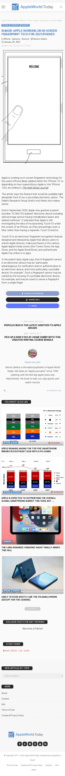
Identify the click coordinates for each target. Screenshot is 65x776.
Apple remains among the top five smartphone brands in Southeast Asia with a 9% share (29, 450)
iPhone (5, 25)
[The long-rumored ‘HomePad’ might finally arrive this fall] (32, 525)
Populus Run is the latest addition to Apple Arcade (32, 327)
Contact (5, 699)
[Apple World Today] (33, 6)
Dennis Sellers (40, 39)
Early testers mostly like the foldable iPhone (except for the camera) (29, 598)
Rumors (25, 25)
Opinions (15, 25)
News (15, 442)
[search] (61, 7)
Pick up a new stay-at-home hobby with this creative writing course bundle (32, 338)
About (4, 693)
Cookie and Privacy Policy (31, 765)
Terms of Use (8, 710)
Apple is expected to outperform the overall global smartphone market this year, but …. (29, 499)
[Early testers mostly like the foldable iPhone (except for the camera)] (32, 575)
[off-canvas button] (3, 7)
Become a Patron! (33, 628)
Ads (3, 704)
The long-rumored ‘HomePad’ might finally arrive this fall (31, 549)
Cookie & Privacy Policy (13, 715)
